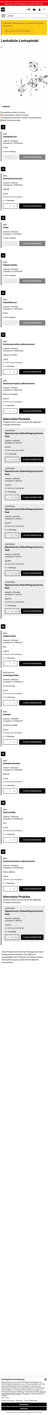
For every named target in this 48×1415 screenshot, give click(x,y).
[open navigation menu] (3, 15)
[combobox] (27, 16)
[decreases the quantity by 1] (6, 157)
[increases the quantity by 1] (13, 157)
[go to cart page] (45, 9)
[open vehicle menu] (34, 9)
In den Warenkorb (32, 157)
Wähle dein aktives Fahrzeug (18, 31)
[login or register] (39, 9)
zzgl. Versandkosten (16, 197)
